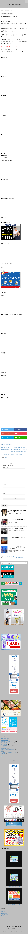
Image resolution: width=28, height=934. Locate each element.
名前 (4, 484)
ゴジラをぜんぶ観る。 (6, 745)
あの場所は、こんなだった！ (7, 444)
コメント (5, 467)
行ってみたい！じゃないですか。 (9, 752)
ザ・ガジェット (4, 746)
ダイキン (4, 449)
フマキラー (8, 451)
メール (5, 489)
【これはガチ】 (4, 740)
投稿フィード (4, 913)
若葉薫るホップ (14, 454)
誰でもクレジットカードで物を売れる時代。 (14, 557)
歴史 (2, 751)
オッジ (5, 447)
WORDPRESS (4, 738)
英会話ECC (19, 454)
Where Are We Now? (14, 4)
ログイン (3, 911)
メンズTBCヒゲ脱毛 (22, 451)
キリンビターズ (16, 447)
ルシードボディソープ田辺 (6, 453)
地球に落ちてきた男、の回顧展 (15, 528)
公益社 (13, 453)
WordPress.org (4, 915)
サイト (4, 493)
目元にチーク (7, 454)
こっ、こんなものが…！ (6, 742)
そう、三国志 (4, 744)
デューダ (17, 449)
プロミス (12, 451)
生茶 (4, 454)
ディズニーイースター (10, 449)
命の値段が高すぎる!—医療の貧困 (12, 556)
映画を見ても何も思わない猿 (8, 749)
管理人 (6, 457)
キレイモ (21, 447)
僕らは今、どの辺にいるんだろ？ (14, 928)
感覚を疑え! (3, 748)
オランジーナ (9, 447)
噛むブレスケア (18, 453)
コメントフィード (5, 914)
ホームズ (16, 451)
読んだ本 (3, 753)
